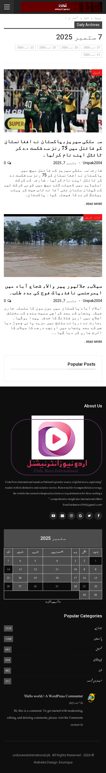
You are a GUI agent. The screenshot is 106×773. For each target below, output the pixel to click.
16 (84, 577)
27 (20, 586)
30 (84, 594)
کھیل (96, 72)
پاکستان (98, 638)
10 (75, 569)
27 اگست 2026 (92, 47)
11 (57, 569)
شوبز (100, 670)
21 (8, 577)
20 (20, 577)
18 (57, 577)
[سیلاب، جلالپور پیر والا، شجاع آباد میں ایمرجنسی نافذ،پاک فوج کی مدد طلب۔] (53, 245)
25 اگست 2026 (69, 47)
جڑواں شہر (94, 681)
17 (75, 577)
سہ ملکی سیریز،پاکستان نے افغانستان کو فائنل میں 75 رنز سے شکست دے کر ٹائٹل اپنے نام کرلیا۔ (53, 148)
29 (95, 594)
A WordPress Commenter (64, 696)
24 (75, 586)
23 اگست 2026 (47, 47)
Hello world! (33, 696)
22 (95, 586)
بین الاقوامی (97, 660)
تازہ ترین (92, 217)
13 (20, 569)
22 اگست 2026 (25, 47)
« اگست (56, 602)
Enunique (66, 762)
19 (35, 577)
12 (35, 569)
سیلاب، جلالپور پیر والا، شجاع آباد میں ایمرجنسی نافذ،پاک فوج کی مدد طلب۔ (53, 289)
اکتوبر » (48, 602)
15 (95, 577)
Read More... (93, 204)
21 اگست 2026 (92, 54)
